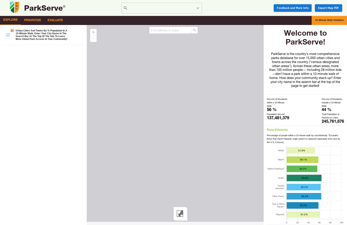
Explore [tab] (10, 20)
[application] (173, 125)
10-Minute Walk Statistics (329, 20)
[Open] (198, 8)
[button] (43, 35)
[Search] (194, 30)
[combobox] (162, 8)
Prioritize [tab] (32, 20)
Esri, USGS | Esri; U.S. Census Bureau (21, 223)
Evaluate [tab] (55, 20)
